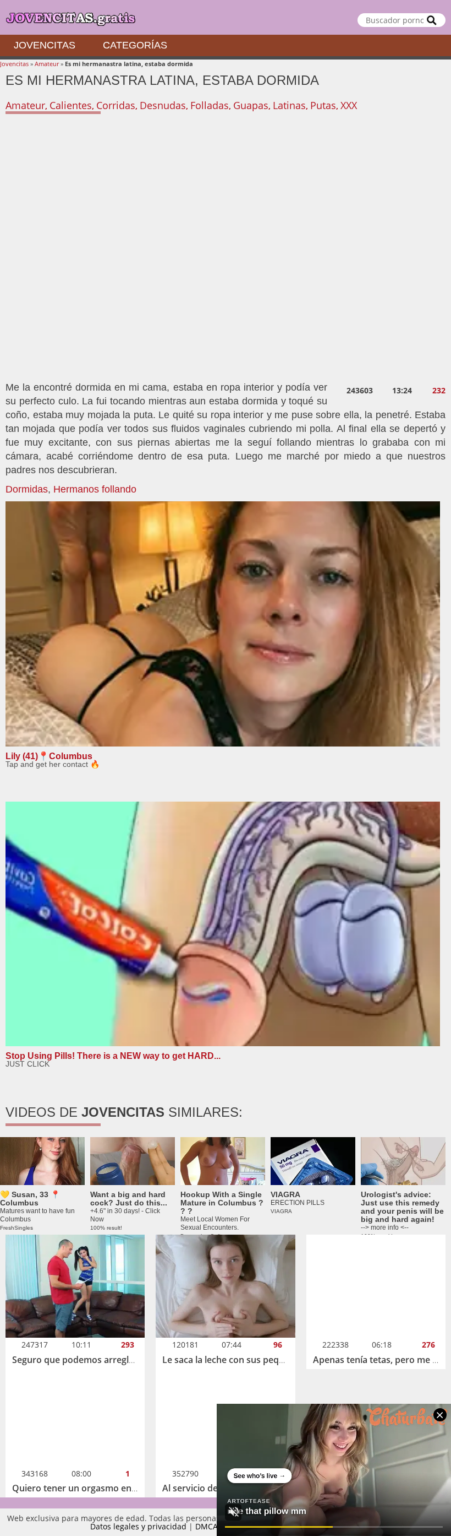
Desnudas (163, 105)
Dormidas (27, 489)
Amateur (47, 64)
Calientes (71, 105)
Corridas (115, 105)
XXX (348, 105)
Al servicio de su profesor (215, 1488)
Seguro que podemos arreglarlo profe (91, 1360)
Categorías (135, 45)
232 (439, 390)
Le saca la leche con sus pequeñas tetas (244, 1360)
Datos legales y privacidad (138, 1526)
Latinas (289, 105)
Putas (323, 105)
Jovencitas (44, 45)
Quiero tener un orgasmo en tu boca (88, 1488)
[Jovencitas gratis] (226, 17)
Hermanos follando (94, 489)
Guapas (250, 105)
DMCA (206, 1526)
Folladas (209, 105)
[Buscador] (431, 20)
